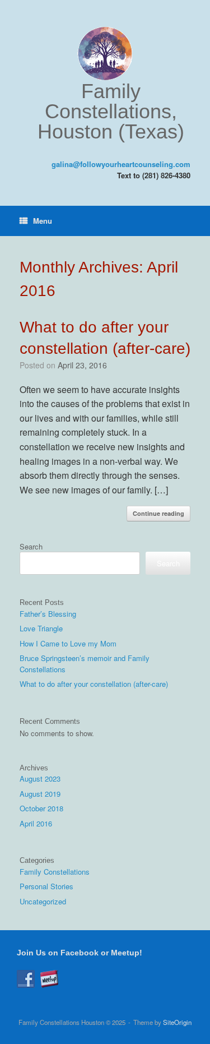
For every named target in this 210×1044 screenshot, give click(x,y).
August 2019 (40, 793)
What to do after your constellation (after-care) (94, 683)
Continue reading (158, 513)
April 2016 (36, 823)
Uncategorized (43, 901)
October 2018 (41, 808)
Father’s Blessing (48, 613)
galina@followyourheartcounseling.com (121, 164)
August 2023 (40, 778)
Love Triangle (41, 628)
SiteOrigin (177, 1022)
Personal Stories (46, 886)
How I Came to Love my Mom (68, 643)
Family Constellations (55, 871)
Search (31, 546)
